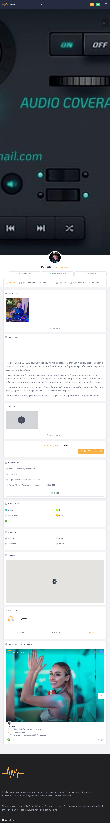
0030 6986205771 (17, 732)
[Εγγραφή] (98, 4)
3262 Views (20, 652)
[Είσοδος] (92, 4)
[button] (101, 696)
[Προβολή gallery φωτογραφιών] (105, 23)
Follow (90, 632)
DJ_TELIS (22, 618)
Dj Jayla (12, 726)
